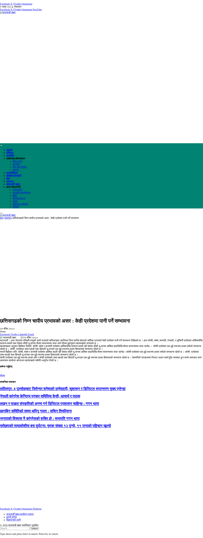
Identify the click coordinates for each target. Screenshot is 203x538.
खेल (8, 178)
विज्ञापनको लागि (13, 520)
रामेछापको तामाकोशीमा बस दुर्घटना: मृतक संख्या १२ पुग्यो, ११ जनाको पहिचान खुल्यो (55, 426)
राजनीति (10, 155)
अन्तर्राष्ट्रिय (12, 172)
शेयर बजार (17, 161)
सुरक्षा (15, 201)
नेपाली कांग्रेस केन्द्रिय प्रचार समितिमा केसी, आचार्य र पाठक (40, 396)
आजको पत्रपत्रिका (22, 192)
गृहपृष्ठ (9, 150)
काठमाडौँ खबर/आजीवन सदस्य (20, 514)
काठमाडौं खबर (13, 184)
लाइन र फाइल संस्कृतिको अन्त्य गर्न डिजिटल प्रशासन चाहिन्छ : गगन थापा (49, 404)
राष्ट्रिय (9, 152)
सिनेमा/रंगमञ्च (19, 198)
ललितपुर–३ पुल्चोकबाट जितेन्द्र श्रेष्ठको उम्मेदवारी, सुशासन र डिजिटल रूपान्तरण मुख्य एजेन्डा (62, 389)
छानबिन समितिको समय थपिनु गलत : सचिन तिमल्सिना (36, 411)
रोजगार (16, 170)
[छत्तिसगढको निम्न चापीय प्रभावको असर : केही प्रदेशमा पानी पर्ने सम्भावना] (99, 313)
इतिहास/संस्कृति (13, 175)
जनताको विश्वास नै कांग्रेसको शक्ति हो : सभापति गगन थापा (40, 418)
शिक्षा (15, 195)
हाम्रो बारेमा (11, 517)
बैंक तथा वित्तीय (20, 167)
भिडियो (16, 207)
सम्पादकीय (17, 190)
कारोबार (16, 164)
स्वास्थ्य (10, 181)
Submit (34, 528)
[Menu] (1, 145)
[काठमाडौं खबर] (8, 12)
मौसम (2, 375)
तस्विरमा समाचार (20, 204)
